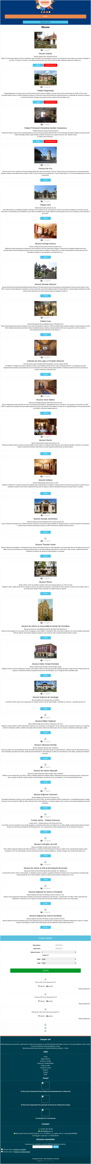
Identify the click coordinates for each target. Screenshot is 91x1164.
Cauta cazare (46, 22)
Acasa (45, 1057)
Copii (38, 963)
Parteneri (45, 1070)
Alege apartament (84, 989)
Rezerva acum (50, 65)
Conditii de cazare (45, 1068)
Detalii (38, 65)
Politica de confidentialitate (45, 1063)
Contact (45, 1072)
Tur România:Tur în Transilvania (45, 1118)
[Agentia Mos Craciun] (45, 1028)
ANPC (45, 1074)
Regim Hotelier (45, 1059)
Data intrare (36, 945)
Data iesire (37, 948)
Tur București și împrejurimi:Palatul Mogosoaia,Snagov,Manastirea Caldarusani (45, 1091)
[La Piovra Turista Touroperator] (45, 1025)
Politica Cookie (45, 1065)
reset (45, 973)
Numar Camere (35, 952)
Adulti (38, 959)
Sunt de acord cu (14, 1149)
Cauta (46, 970)
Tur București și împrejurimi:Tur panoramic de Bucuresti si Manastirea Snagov (45, 1105)
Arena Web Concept (48, 1160)
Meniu (45, 16)
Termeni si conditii (45, 1061)
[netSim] (45, 1031)
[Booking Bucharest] (45, 11)
